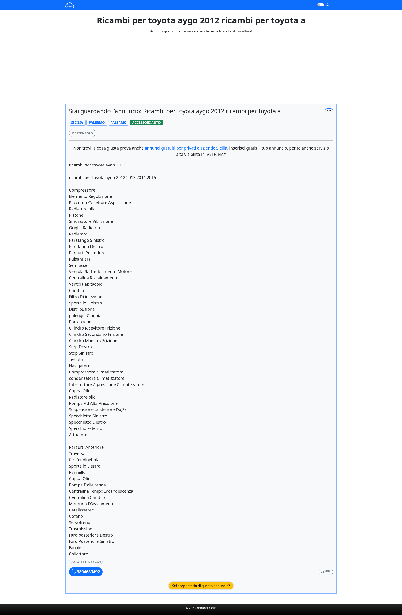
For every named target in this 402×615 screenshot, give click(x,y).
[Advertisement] (201, 71)
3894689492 (88, 571)
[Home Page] (69, 5)
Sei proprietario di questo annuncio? (201, 585)
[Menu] (334, 5)
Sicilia (186, 148)
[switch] (320, 4)
